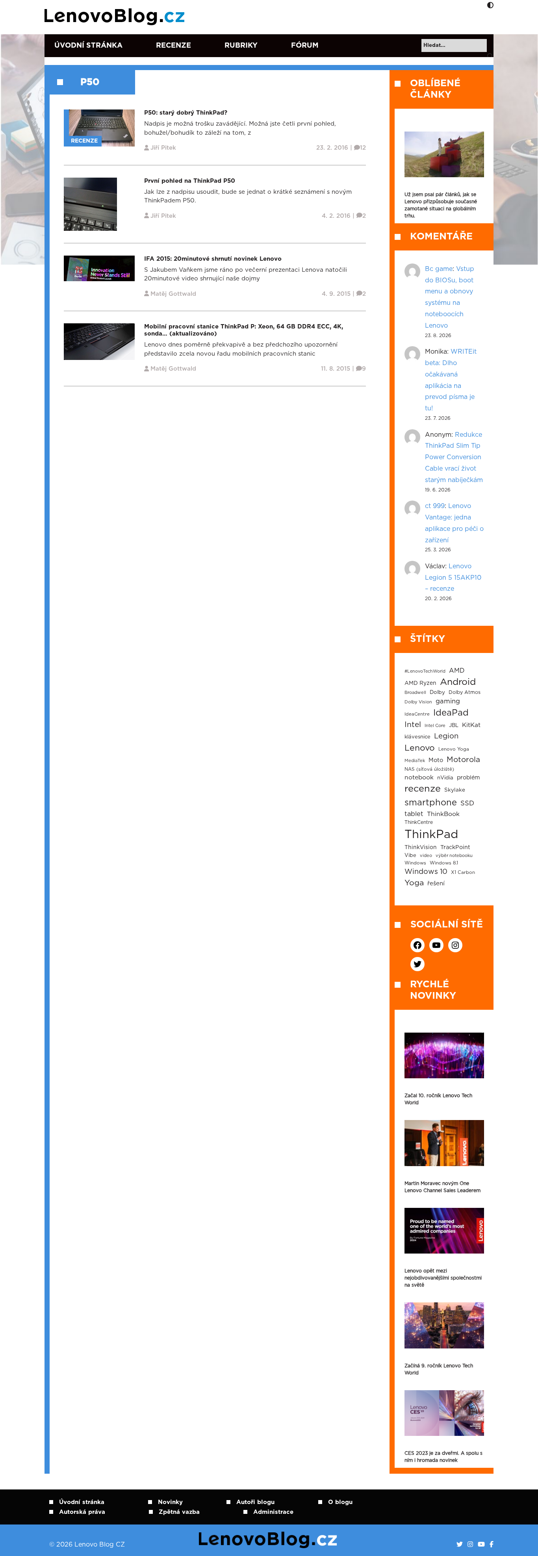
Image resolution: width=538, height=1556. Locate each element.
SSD (467, 803)
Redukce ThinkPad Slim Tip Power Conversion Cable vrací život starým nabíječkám (454, 457)
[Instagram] (470, 1544)
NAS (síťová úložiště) (429, 769)
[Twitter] (459, 1544)
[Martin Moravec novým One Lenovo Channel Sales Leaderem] (444, 1143)
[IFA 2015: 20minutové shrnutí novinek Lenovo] (99, 268)
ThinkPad (431, 834)
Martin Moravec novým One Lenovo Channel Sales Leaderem (442, 1187)
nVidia (445, 778)
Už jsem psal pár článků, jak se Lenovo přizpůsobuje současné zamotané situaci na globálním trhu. (440, 205)
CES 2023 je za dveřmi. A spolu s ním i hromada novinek (443, 1457)
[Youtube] (481, 1544)
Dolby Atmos (464, 692)
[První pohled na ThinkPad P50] (90, 204)
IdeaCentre (417, 714)
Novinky (170, 1502)
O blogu (340, 1502)
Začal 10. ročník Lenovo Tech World (438, 1099)
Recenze (173, 45)
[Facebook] (491, 1544)
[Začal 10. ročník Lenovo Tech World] (444, 1055)
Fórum (305, 45)
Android (458, 682)
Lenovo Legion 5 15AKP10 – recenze (453, 577)
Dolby (437, 692)
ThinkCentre (418, 822)
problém (468, 778)
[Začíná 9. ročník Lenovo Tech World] (444, 1325)
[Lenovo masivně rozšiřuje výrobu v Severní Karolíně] (444, 154)
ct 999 (435, 506)
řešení (436, 883)
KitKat (471, 725)
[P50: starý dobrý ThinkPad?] (102, 128)
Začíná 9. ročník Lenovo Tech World (438, 1369)
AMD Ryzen (420, 683)
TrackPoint (455, 847)
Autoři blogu (255, 1502)
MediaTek (414, 761)
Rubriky (241, 45)
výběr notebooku (454, 855)
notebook (419, 778)
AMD (457, 671)
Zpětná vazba (179, 1512)
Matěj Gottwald (173, 294)
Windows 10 (425, 871)
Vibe (410, 855)
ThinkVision (420, 847)
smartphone (430, 802)
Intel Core (435, 725)
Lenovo (419, 748)
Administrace (273, 1512)
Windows (415, 863)
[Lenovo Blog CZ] (116, 17)
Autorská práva (82, 1512)
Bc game (439, 269)
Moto (436, 760)
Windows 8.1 (444, 863)
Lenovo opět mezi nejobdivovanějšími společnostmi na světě (443, 1278)
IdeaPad (451, 712)
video (426, 855)
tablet (413, 814)
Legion (446, 736)
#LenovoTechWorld (424, 671)
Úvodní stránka (88, 45)
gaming (448, 701)
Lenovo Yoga (453, 749)
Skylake (454, 790)
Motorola (463, 760)
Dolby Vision (418, 702)
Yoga (414, 883)
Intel (412, 725)
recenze (422, 789)
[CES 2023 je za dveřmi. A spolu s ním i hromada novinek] (444, 1413)
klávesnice (417, 737)
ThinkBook (443, 814)
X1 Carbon (463, 872)
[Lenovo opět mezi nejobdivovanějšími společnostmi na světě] (444, 1231)
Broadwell (415, 692)
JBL (453, 725)
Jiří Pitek (163, 148)
